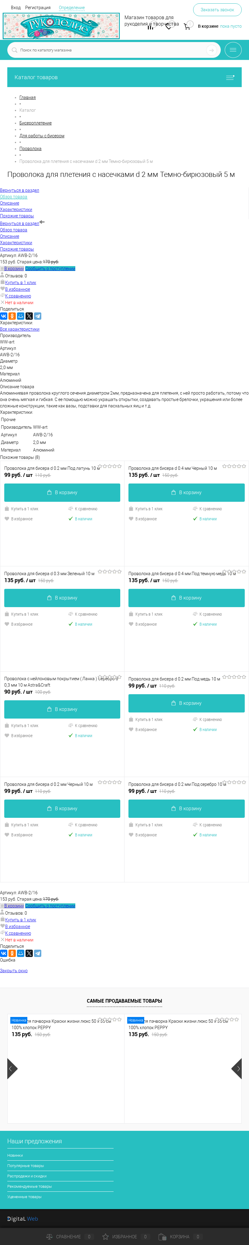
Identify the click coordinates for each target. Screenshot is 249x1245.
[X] (29, 316)
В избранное (17, 289)
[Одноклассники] (12, 316)
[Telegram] (37, 316)
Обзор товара (13, 229)
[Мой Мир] (20, 316)
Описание (9, 236)
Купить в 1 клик (20, 282)
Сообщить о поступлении (50, 268)
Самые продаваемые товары (124, 1000)
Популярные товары (25, 1165)
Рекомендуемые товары (29, 1186)
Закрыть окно (14, 970)
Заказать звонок (217, 9)
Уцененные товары (24, 1196)
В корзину (66, 492)
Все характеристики (19, 329)
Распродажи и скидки (26, 1176)
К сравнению (18, 296)
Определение (72, 7)
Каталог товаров (36, 77)
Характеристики (16, 242)
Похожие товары (17, 249)
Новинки (15, 1155)
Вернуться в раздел (19, 223)
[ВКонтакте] (3, 316)
